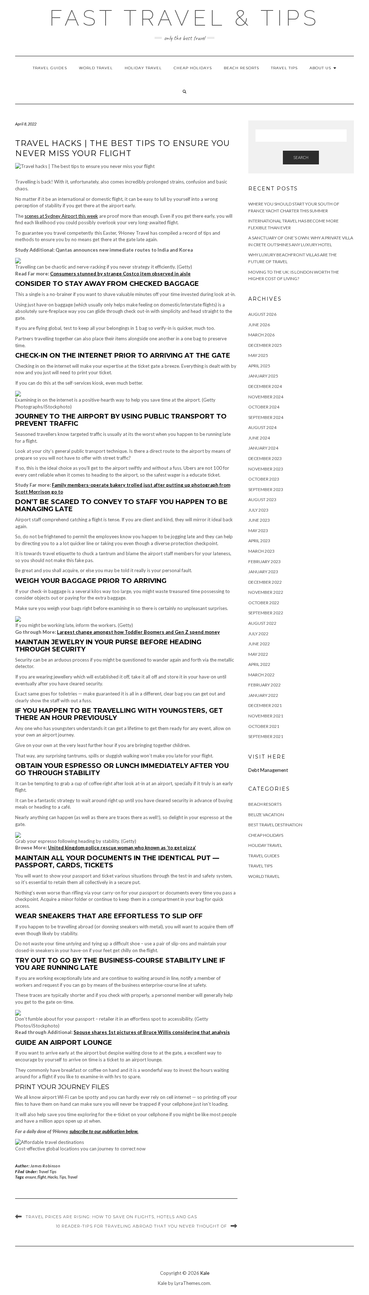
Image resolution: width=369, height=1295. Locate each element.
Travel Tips (284, 68)
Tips (62, 1177)
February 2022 (264, 685)
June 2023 (259, 520)
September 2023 (265, 489)
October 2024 (263, 407)
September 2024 (265, 417)
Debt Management (268, 770)
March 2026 (261, 334)
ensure (30, 1177)
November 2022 (265, 592)
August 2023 (262, 499)
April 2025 (259, 365)
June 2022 (259, 643)
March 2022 (261, 674)
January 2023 (263, 571)
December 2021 (265, 705)
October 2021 (263, 726)
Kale (204, 1273)
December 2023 (265, 458)
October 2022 (263, 602)
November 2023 (265, 469)
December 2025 (265, 345)
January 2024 (263, 448)
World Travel (96, 68)
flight (41, 1177)
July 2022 (258, 633)
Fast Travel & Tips (184, 18)
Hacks (53, 1177)
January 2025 (263, 376)
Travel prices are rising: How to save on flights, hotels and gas (111, 1216)
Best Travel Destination (275, 824)
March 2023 (261, 551)
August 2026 (262, 314)
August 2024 (262, 427)
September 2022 (265, 612)
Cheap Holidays (193, 68)
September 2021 (265, 736)
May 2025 (258, 355)
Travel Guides (50, 68)
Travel (72, 1177)
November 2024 (265, 396)
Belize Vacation (266, 814)
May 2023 (258, 530)
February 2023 (264, 561)
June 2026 (259, 324)
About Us (321, 68)
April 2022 (259, 664)
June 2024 (259, 438)
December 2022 (265, 582)
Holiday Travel (143, 68)
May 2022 (258, 654)
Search (300, 157)
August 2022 (262, 623)
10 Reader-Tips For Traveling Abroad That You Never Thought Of (141, 1226)
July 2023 (258, 510)
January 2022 (263, 695)
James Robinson (45, 1165)
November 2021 (265, 716)
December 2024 (265, 386)
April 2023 (259, 540)
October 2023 (263, 479)
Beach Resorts (241, 68)
